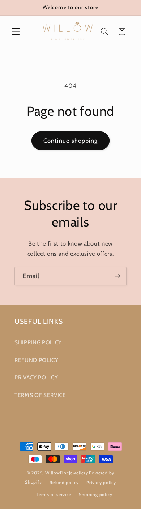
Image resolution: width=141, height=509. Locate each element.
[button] (16, 31)
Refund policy (64, 482)
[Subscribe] (117, 276)
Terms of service (54, 494)
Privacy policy (101, 482)
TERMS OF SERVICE (40, 395)
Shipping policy (95, 494)
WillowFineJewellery (66, 472)
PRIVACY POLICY (36, 377)
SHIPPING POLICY (38, 342)
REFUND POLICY (36, 360)
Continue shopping (70, 140)
